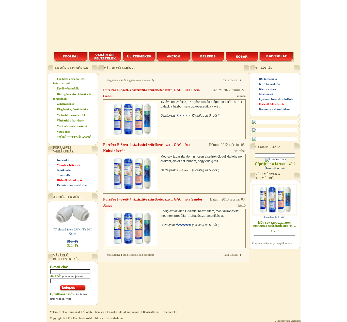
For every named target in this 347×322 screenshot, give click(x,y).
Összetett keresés (93, 311)
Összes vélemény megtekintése (272, 243)
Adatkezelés (64, 170)
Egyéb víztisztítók (68, 88)
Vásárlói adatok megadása (123, 311)
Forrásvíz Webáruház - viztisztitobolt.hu (98, 318)
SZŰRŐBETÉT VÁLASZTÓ (74, 137)
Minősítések (266, 94)
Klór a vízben (267, 88)
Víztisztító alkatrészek (70, 120)
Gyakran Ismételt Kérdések (276, 99)
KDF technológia (269, 83)
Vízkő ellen (63, 131)
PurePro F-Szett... (275, 217)
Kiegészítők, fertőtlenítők (72, 109)
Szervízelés (63, 175)
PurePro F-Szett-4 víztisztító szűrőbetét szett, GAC (142, 90)
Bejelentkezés (151, 311)
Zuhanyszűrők (65, 103)
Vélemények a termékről (65, 311)
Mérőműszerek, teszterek (72, 126)
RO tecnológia (268, 78)
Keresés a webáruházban (72, 185)
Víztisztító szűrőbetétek (71, 114)
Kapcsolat (63, 159)
